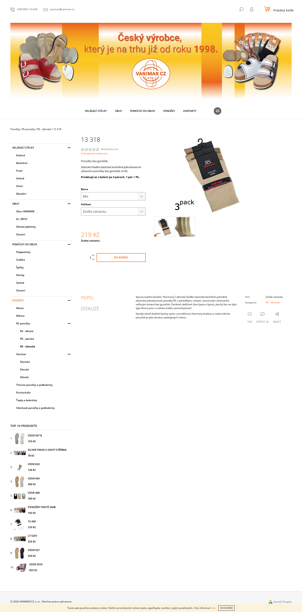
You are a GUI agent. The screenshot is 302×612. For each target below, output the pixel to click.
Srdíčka (20, 259)
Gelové (20, 178)
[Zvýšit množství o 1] (93, 255)
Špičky (20, 267)
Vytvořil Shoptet (283, 601)
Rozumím (226, 608)
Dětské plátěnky (26, 226)
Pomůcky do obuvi (24, 244)
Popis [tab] (87, 297)
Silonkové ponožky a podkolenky (35, 408)
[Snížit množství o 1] (93, 260)
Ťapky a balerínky (26, 400)
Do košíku (121, 257)
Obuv (15, 203)
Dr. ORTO (21, 219)
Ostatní (20, 234)
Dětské (24, 377)
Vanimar (21, 354)
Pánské (24, 369)
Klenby (20, 275)
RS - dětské (26, 331)
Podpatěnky (23, 252)
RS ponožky (23, 323)
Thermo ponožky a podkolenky (34, 385)
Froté (19, 170)
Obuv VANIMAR (25, 211)
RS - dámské (27, 346)
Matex (20, 308)
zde (213, 608)
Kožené (20, 155)
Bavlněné (21, 163)
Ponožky (18, 300)
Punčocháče (23, 392)
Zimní (19, 186)
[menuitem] (96, 111)
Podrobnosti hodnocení (94, 153)
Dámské (25, 362)
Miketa (20, 316)
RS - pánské (27, 339)
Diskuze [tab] (90, 308)
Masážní (21, 193)
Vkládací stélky (23, 147)
